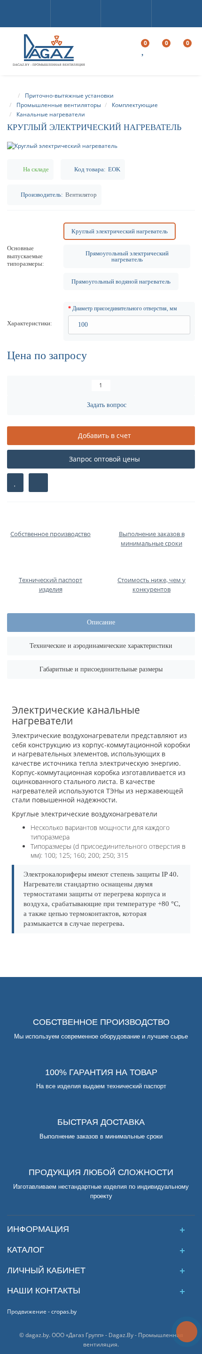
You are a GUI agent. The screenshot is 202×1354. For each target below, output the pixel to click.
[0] (143, 51)
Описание (101, 622)
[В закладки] (15, 482)
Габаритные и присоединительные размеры (101, 669)
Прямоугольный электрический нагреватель (127, 256)
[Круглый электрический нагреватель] (101, 146)
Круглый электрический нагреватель (119, 231)
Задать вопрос (106, 404)
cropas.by (64, 1312)
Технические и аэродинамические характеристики (101, 645)
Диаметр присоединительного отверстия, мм (124, 308)
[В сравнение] (38, 482)
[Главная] (11, 96)
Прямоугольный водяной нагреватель (121, 281)
